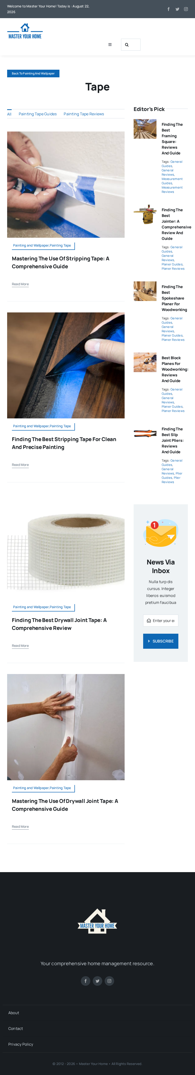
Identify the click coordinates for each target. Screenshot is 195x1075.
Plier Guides (172, 475)
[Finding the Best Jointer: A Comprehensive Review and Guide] (145, 208)
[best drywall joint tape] (66, 495)
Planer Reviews (173, 268)
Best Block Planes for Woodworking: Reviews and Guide (175, 369)
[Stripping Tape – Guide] (66, 133)
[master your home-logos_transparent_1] (25, 24)
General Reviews (168, 172)
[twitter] (177, 9)
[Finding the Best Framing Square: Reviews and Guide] (145, 122)
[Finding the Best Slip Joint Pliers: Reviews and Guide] (145, 427)
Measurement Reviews (172, 189)
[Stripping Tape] (66, 314)
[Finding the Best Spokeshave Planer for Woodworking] (145, 284)
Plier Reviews (171, 479)
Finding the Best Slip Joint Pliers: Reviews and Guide (173, 440)
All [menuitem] (9, 114)
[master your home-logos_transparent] (97, 893)
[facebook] (169, 9)
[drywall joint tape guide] (66, 676)
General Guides (172, 163)
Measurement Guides (172, 181)
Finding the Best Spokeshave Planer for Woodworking (174, 298)
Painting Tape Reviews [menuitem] (84, 113)
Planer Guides (172, 264)
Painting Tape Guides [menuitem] (38, 113)
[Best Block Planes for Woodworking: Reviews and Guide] (145, 355)
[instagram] (186, 9)
